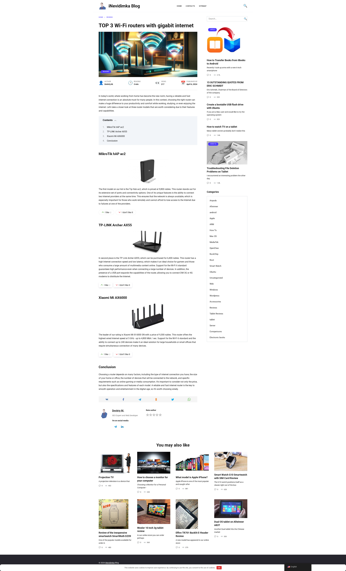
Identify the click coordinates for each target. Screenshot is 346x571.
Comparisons (216, 331)
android (213, 212)
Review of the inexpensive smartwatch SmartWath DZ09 (115, 534)
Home (179, 6)
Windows (214, 290)
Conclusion (112, 140)
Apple (212, 218)
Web (212, 284)
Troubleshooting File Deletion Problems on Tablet (223, 170)
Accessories (215, 301)
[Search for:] (227, 18)
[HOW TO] (227, 163)
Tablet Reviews (216, 313)
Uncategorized (216, 278)
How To (213, 230)
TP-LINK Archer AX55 (117, 131)
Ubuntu (213, 272)
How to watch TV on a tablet (222, 126)
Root (212, 260)
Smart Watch (215, 266)
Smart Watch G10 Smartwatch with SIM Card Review (230, 476)
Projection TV (106, 477)
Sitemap (202, 6)
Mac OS (213, 236)
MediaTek (214, 242)
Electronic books (217, 337)
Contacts (190, 6)
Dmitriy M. (118, 410)
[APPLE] (224, 55)
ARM (212, 224)
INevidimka (110, 563)
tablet (212, 319)
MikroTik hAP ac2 (115, 127)
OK (219, 568)
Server (212, 325)
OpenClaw (214, 248)
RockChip (214, 254)
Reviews (106, 71)
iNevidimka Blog (124, 6)
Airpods (213, 200)
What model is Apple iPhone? (192, 477)
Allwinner (214, 206)
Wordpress (214, 295)
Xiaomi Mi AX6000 (116, 136)
